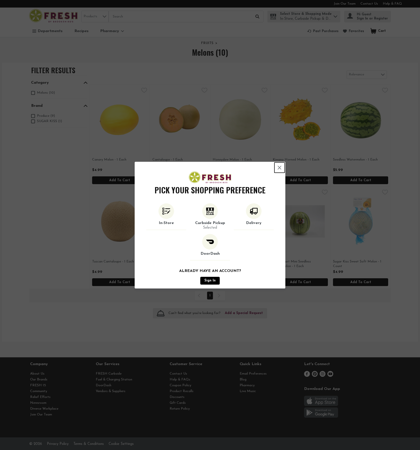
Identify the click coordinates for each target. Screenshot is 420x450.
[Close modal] (279, 167)
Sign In (210, 280)
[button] (166, 216)
